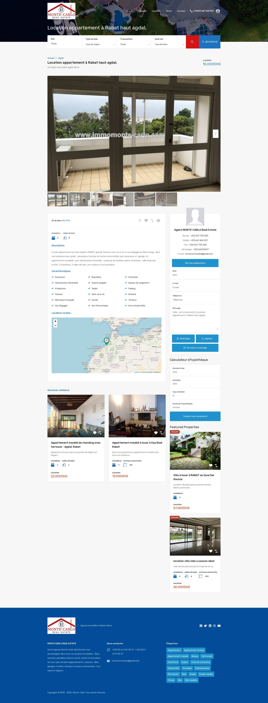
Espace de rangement (138, 283)
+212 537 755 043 (199, 236)
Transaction (126, 39)
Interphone (60, 288)
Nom (175, 271)
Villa (179, 680)
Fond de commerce (200, 662)
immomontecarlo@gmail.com (199, 254)
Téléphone (177, 296)
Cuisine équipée (99, 283)
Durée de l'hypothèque (182, 404)
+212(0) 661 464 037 (203, 11)
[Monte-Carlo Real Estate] (61, 18)
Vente (169, 11)
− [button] (55, 325)
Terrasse (132, 300)
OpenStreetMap (147, 372)
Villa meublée (191, 680)
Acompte (176, 380)
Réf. (53, 39)
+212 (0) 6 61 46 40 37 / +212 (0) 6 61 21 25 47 (129, 651)
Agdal (61, 58)
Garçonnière (173, 668)
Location (156, 11)
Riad (184, 674)
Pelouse (59, 294)
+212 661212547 (201, 249)
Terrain (171, 680)
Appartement (174, 650)
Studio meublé (206, 674)
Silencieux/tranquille (64, 300)
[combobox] (99, 45)
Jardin (95, 288)
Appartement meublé (178, 656)
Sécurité (132, 294)
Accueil (143, 11)
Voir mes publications (195, 263)
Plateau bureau (202, 668)
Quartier (159, 39)
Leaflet (136, 372)
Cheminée (133, 277)
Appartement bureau (194, 650)
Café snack (206, 656)
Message (176, 308)
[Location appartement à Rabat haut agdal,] (107, 341)
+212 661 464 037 (199, 240)
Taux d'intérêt (179, 392)
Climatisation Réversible (66, 283)
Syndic (95, 300)
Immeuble (187, 668)
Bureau (195, 656)
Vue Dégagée (61, 305)
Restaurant (173, 674)
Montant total (178, 368)
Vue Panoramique (100, 305)
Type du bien (92, 39)
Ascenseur (60, 277)
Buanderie (96, 277)
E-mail (175, 283)
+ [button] (55, 321)
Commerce (173, 662)
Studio (193, 674)
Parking (131, 288)
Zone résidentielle (136, 305)
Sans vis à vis (98, 294)
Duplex (184, 662)
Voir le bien (76, 429)
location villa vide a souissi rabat (194, 561)
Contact (181, 11)
